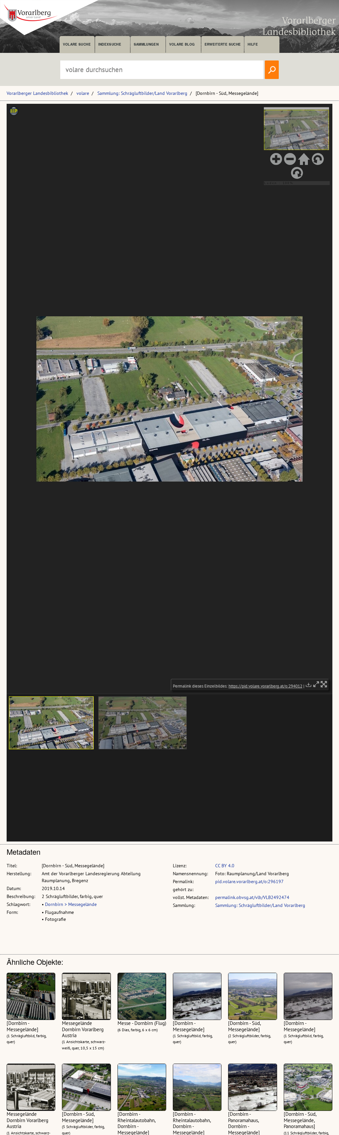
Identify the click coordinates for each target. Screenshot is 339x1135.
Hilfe (253, 44)
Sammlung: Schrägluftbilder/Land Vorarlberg (142, 93)
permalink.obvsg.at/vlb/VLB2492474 (252, 897)
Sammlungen (146, 44)
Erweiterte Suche (223, 44)
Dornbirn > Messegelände (71, 904)
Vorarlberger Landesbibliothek (37, 93)
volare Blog (182, 44)
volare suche (77, 44)
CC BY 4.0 (224, 866)
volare (82, 93)
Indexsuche (109, 44)
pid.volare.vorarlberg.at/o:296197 (249, 881)
